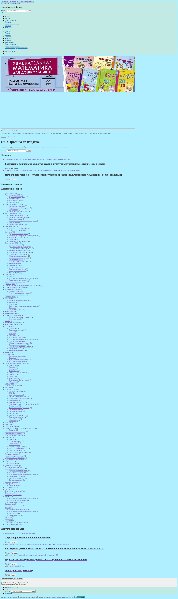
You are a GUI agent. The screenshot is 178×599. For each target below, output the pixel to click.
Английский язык (11, 213)
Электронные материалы (14, 524)
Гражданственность (16, 395)
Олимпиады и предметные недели (21, 347)
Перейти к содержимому (25, 2)
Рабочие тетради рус (16, 478)
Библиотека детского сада (18, 228)
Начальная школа (11, 389)
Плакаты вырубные (16, 447)
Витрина (8, 16)
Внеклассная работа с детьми (19, 317)
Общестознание (10, 426)
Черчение (8, 517)
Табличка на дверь (15, 378)
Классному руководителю (14, 315)
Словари (8, 484)
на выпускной (14, 443)
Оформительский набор (17, 372)
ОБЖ (7, 424)
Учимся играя (14, 273)
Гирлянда (12, 439)
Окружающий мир (15, 411)
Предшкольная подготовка (14, 458)
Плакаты (12, 430)
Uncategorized (9, 193)
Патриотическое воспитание (15, 432)
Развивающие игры (16, 330)
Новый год (9, 422)
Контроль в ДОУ (15, 200)
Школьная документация (18, 211)
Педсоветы (13, 202)
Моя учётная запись (12, 587)
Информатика (10, 297)
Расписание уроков (11, 465)
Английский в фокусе (17, 215)
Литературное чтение (16, 402)
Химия (7, 508)
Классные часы (14, 319)
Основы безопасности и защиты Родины (19, 428)
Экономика (9, 521)
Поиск (29, 11)
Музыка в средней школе (18, 361)
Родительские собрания (17, 269)
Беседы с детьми (15, 245)
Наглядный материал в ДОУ (15, 363)
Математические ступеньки (19, 343)
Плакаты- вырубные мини (18, 452)
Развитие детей (14, 265)
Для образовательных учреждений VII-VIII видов (22, 285)
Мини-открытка (14, 441)
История (8, 298)
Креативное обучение (12, 324)
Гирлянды (12, 365)
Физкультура (13, 421)
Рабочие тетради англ (16, 224)
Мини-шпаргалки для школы (19, 408)
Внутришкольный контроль (19, 208)
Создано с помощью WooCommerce (13, 584)
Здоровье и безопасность (17, 250)
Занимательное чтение (13, 289)
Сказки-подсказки (15, 291)
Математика (9, 332)
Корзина (8, 26)
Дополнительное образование (15, 287)
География (8, 274)
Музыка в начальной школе (18, 360)
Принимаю (81, 597)
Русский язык (14, 419)
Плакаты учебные (15, 450)
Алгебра (12, 334)
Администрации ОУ (12, 204)
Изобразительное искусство (15, 295)
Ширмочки (13, 382)
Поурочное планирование (18, 241)
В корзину (14, 168)
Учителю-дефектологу (13, 495)
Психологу (9, 461)
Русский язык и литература (14, 469)
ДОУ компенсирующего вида (19, 247)
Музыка (8, 354)
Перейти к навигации (8, 2)
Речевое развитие (15, 267)
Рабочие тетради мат (16, 350)
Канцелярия (9, 311)
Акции (7, 18)
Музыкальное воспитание (18, 256)
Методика (12, 308)
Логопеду (8, 326)
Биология (8, 232)
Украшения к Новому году (18, 380)
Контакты (8, 27)
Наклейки (8, 387)
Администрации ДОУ (12, 195)
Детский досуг (10, 284)
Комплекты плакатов (12, 323)
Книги (7, 321)
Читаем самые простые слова (19, 293)
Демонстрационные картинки (15, 282)
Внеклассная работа (16, 391)
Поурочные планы (15, 310)
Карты (11, 276)
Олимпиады (13, 239)
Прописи (12, 413)
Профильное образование (14, 459)
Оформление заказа (12, 24)
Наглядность (13, 223)
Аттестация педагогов (17, 206)
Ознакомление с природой (18, 258)
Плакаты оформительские (18, 448)
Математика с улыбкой (17, 341)
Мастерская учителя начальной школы (22, 404)
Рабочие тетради (15, 263)
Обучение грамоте (15, 410)
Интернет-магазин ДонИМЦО (11, 3)
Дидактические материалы (18, 217)
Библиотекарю (10, 226)
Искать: (3, 11)
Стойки (11, 376)
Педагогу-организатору (13, 434)
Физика (7, 497)
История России (14, 302)
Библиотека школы (15, 230)
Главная (8, 31)
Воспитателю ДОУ (11, 243)
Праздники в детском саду (14, 456)
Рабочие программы (16, 260)
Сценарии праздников (17, 435)
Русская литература (12, 467)
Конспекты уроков (15, 219)
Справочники (10, 487)
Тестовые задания (15, 480)
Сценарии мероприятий (17, 271)
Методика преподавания (17, 345)
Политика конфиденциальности (16, 48)
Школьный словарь (16, 485)
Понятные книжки (11, 454)
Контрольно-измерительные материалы (23, 221)
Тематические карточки (13, 491)
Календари (13, 369)
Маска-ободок (14, 371)
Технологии (9, 493)
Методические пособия (17, 237)
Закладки (12, 367)
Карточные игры (11, 313)
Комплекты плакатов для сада (19, 252)
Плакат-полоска (14, 445)
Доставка (8, 22)
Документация (14, 198)
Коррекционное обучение (22, 248)
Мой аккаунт (9, 42)
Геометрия (12, 335)
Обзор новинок (10, 20)
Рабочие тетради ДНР (16, 415)
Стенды (12, 374)
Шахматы (8, 519)
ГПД (10, 393)
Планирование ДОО (20, 261)
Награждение (9, 384)
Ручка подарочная (11, 482)
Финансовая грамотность (18, 522)
